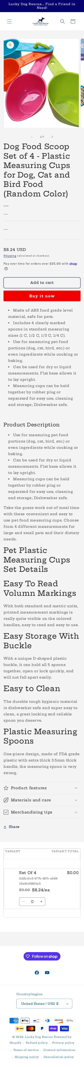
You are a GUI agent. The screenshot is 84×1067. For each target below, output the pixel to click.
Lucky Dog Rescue (39, 1037)
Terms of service (26, 1050)
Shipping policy (27, 1057)
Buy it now (42, 296)
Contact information (59, 1050)
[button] (9, 21)
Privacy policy (63, 1042)
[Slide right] (52, 137)
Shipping (10, 255)
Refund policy (37, 1042)
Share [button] (14, 827)
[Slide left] (32, 137)
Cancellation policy (59, 1057)
